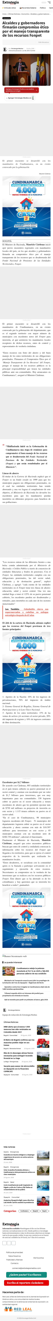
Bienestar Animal (15, 1048)
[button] (48, 3)
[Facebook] (44, 1010)
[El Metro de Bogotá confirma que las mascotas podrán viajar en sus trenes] (43, 1043)
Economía (25, 14)
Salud (12, 1182)
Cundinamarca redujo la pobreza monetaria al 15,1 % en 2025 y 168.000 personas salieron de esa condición (33, 971)
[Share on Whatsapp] (12, 42)
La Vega (6, 1061)
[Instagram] (50, 1010)
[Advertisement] (26, 129)
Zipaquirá (7, 1075)
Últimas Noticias (14, 14)
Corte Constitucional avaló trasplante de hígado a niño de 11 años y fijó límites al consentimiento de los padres (18, 1187)
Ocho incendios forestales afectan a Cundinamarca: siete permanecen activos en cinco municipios (19, 1172)
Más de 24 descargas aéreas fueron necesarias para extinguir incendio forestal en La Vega (18, 1055)
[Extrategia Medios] (10, 2)
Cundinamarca (24, 1211)
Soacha (6, 1152)
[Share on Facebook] (8, 42)
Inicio (4, 14)
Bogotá (6, 1035)
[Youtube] (14, 1243)
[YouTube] (47, 1010)
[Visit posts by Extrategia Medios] (5, 49)
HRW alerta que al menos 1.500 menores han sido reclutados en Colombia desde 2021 (17, 1029)
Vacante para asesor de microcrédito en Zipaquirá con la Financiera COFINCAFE (19, 1069)
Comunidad (13, 1035)
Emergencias (14, 1061)
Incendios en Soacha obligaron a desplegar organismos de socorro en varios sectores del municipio (19, 1157)
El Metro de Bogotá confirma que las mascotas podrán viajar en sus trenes (19, 1042)
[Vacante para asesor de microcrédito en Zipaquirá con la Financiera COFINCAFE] (43, 1069)
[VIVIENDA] (26, 206)
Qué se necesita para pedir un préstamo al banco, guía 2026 (26, 1000)
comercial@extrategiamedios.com (26, 1268)
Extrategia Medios (17, 48)
